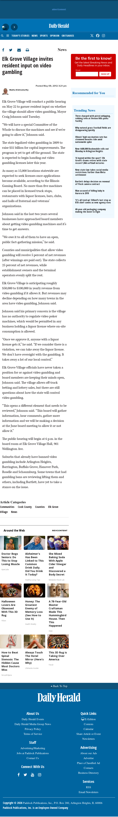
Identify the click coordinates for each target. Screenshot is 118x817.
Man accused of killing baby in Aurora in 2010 (89, 192)
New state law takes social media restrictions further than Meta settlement (91, 172)
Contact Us (33, 758)
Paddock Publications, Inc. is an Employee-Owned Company (35, 808)
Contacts (88, 768)
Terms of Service (33, 734)
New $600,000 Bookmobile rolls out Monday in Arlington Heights (92, 150)
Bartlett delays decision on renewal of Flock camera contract (92, 183)
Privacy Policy (33, 729)
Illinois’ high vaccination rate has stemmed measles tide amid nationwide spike (91, 139)
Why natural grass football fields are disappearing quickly (93, 129)
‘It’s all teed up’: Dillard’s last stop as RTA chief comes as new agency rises (93, 201)
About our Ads (88, 753)
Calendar (88, 729)
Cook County (25, 507)
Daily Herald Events (33, 719)
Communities (7, 507)
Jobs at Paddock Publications (33, 753)
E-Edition (90, 719)
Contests (88, 724)
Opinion (54, 35)
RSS (88, 787)
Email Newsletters (88, 792)
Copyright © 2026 (12, 803)
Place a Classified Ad (88, 763)
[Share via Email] (21, 50)
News (35, 35)
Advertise (88, 758)
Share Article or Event (88, 734)
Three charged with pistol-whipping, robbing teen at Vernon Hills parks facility (93, 118)
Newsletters (88, 738)
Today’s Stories (20, 35)
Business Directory (88, 772)
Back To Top (60, 686)
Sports (44, 35)
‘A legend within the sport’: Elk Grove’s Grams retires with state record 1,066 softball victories (91, 160)
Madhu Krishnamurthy (18, 90)
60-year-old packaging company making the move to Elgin (90, 210)
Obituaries (68, 35)
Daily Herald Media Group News (33, 724)
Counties (40, 507)
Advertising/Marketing (32, 748)
